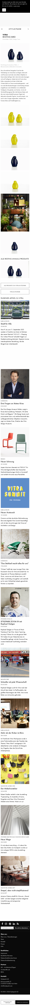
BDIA (2, 972)
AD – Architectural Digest (8, 967)
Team (2, 939)
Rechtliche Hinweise (6, 955)
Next (26, 270)
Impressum (4, 953)
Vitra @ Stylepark (15, 292)
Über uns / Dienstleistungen (9, 937)
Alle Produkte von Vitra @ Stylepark (15, 285)
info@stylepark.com (6, 986)
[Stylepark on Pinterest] (10, 923)
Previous (3, 270)
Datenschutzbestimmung (8, 960)
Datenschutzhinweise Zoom (9, 958)
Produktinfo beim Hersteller (8, 1002)
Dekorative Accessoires (16, 66)
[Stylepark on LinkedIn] (14, 923)
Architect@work (5, 970)
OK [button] (4, 10)
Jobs (2, 946)
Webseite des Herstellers (22, 1002)
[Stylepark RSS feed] (18, 923)
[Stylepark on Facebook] (2, 923)
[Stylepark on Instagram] (6, 923)
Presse (3, 944)
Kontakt (3, 941)
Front (18, 39)
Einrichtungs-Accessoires (7, 65)
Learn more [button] (16, 6)
